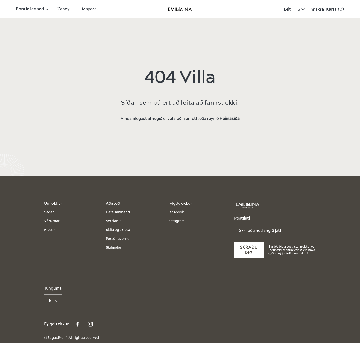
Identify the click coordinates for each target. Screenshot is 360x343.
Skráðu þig (249, 250)
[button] (286, 9)
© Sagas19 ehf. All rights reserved (71, 338)
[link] (30, 9)
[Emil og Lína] (180, 9)
